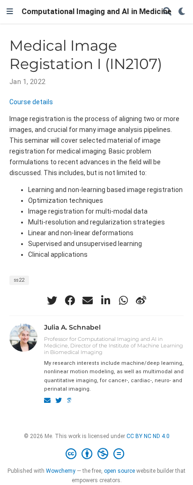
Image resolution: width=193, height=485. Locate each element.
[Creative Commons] (97, 454)
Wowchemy (60, 471)
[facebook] (70, 300)
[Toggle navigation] (10, 11)
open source (119, 471)
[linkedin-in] (105, 300)
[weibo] (141, 300)
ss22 (19, 280)
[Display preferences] (182, 12)
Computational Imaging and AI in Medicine (96, 11)
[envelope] (88, 300)
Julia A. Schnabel (72, 327)
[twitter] (52, 300)
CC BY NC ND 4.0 (148, 436)
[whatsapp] (123, 300)
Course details (31, 102)
